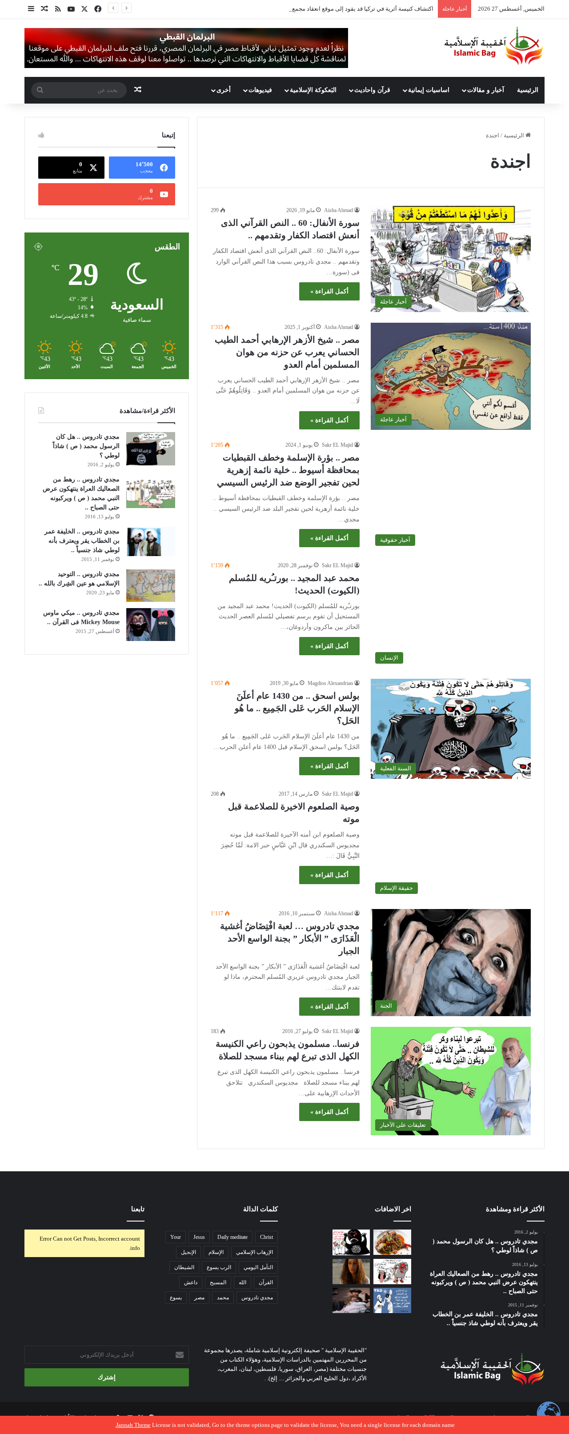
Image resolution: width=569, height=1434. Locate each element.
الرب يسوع (219, 1267)
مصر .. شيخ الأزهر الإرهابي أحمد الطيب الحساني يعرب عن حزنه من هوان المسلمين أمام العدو (287, 352)
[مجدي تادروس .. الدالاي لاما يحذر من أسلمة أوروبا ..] (310, 1271)
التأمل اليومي (258, 1267)
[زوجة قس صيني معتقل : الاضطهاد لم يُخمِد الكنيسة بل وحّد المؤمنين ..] (351, 1300)
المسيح (218, 1282)
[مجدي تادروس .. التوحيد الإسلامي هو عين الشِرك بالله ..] (150, 585)
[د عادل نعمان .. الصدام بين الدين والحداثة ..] (392, 1300)
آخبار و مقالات (485, 90)
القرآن (266, 1282)
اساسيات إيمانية (428, 90)
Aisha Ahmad (338, 210)
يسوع (176, 1297)
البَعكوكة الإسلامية (313, 90)
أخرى (223, 90)
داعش (190, 1282)
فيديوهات (260, 90)
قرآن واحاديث (372, 90)
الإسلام (216, 1252)
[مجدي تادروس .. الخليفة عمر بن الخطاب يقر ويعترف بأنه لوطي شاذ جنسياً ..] (150, 542)
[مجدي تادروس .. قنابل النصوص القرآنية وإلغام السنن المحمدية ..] (310, 1242)
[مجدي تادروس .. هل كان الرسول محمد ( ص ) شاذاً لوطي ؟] (150, 448)
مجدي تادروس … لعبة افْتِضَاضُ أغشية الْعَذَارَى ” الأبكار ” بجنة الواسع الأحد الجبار (290, 938)
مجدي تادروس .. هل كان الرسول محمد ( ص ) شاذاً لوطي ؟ (86, 446)
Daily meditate (232, 1237)
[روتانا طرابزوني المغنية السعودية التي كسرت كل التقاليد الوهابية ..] (351, 1271)
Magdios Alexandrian (330, 683)
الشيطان (184, 1267)
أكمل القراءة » (329, 291)
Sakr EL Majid (337, 445)
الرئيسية (527, 90)
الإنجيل (188, 1252)
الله (242, 1282)
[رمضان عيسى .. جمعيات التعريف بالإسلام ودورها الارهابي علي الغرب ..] (392, 1271)
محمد (223, 1297)
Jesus (199, 1237)
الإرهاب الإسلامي (254, 1252)
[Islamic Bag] (494, 46)
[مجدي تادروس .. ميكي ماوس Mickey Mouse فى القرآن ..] (150, 624)
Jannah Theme (133, 1425)
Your (175, 1237)
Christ (266, 1237)
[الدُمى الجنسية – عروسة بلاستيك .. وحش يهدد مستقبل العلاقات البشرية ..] (310, 1300)
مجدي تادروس (257, 1297)
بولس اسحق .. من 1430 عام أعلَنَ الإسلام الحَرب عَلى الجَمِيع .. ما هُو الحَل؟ (297, 708)
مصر (199, 1297)
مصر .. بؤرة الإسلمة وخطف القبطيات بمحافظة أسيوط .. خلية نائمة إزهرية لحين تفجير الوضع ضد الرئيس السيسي (288, 470)
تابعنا (137, 1209)
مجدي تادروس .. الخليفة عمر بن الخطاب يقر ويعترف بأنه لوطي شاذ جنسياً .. (82, 540)
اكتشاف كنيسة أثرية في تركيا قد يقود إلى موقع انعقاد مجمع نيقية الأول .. (347, 8)
